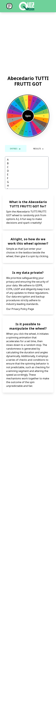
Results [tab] (38, 148)
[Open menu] (9, 6)
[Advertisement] (28, 44)
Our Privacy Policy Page (20, 309)
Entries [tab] (15, 148)
